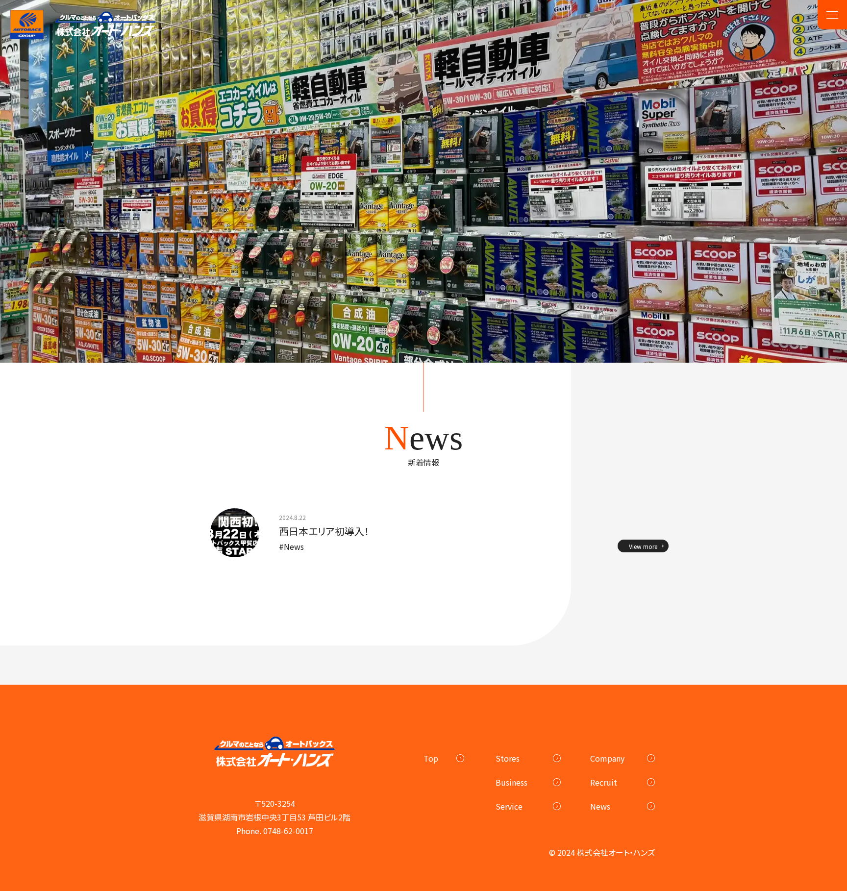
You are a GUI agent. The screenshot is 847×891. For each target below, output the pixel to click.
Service (509, 806)
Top (431, 758)
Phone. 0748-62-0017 (274, 831)
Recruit (603, 782)
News (600, 806)
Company (607, 758)
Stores (508, 758)
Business (511, 782)
